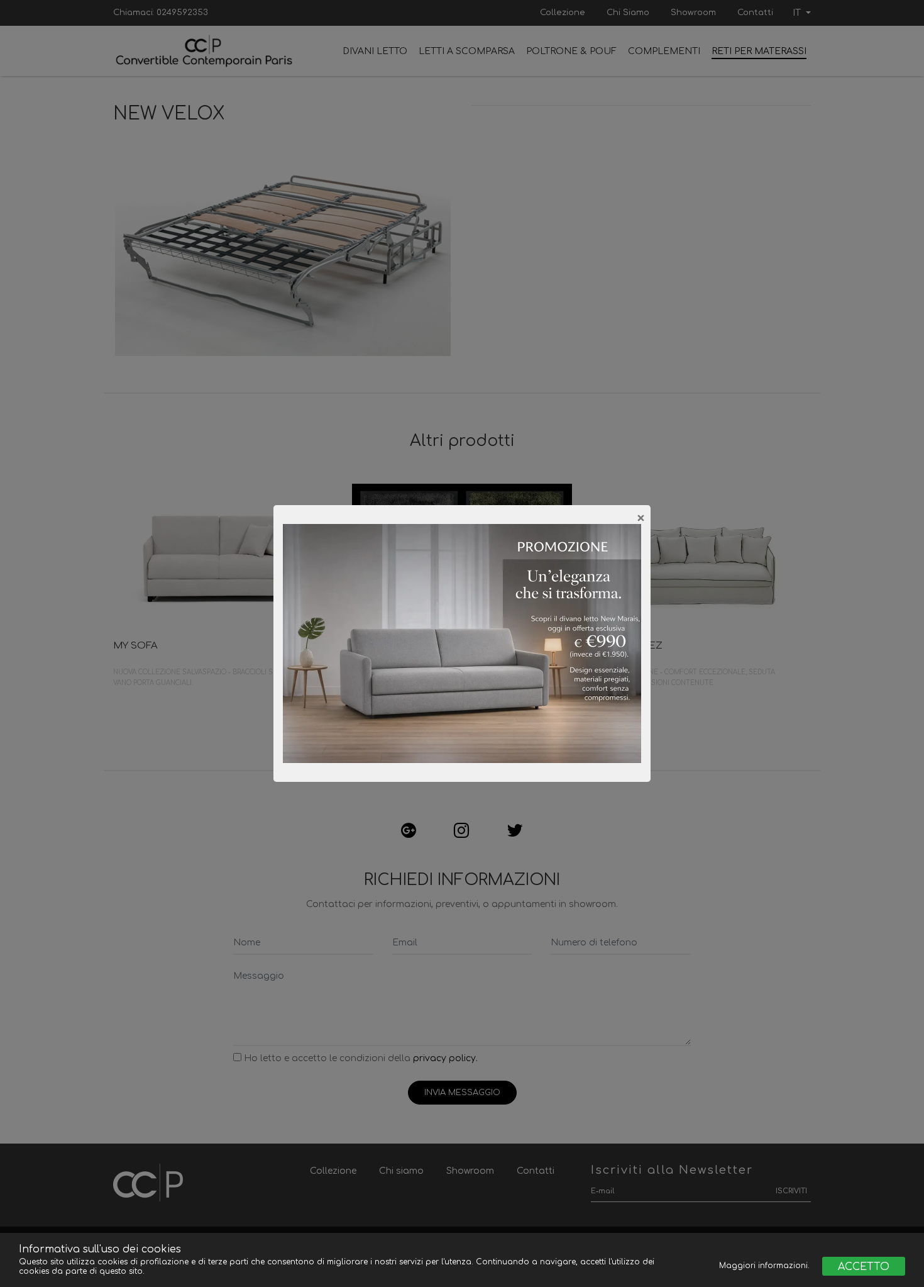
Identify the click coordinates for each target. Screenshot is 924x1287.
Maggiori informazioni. (765, 1265)
